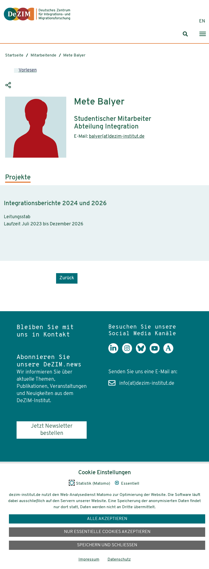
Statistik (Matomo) (93, 484)
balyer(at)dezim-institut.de (117, 136)
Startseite (14, 55)
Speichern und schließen (107, 545)
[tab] (18, 179)
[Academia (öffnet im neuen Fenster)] (170, 352)
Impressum (89, 560)
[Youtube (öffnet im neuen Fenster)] (156, 352)
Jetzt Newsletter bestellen (51, 429)
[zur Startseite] (37, 14)
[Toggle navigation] (202, 34)
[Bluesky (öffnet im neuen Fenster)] (143, 352)
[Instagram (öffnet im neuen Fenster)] (129, 352)
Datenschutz (119, 560)
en (202, 21)
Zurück (66, 278)
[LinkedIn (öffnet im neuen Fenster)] (115, 352)
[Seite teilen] (9, 85)
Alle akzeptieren (107, 519)
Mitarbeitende (43, 55)
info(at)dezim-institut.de (146, 383)
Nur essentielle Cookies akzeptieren (107, 532)
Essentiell (130, 484)
